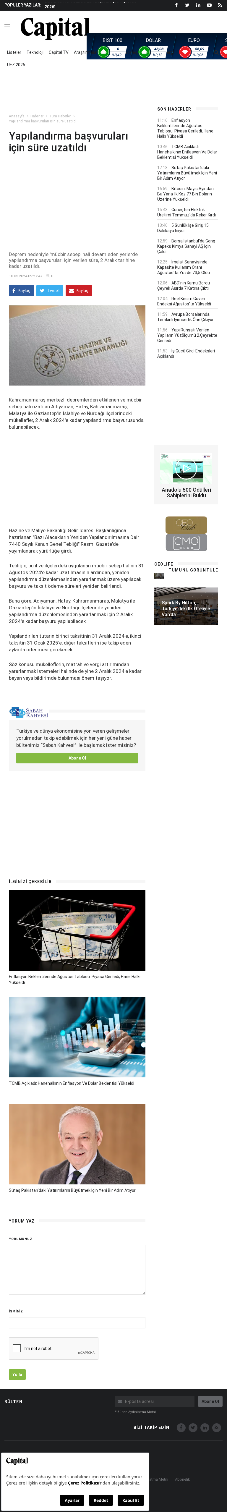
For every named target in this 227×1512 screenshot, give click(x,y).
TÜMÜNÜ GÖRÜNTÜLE (193, 570)
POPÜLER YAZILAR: (22, 5)
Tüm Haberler (60, 116)
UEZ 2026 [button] (16, 64)
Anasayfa (17, 116)
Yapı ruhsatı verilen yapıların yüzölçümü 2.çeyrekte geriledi (187, 335)
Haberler (36, 116)
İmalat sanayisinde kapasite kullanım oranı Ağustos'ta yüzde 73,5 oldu (183, 267)
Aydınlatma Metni (153, 1479)
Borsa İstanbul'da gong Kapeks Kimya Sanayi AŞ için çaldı (186, 246)
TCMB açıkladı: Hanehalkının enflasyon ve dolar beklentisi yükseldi (71, 1083)
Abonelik (182, 1479)
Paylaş (23, 290)
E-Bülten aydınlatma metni (135, 1412)
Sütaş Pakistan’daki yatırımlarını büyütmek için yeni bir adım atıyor (72, 1190)
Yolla (17, 1374)
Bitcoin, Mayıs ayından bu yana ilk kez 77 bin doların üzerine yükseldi (185, 194)
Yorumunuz (21, 1239)
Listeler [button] (14, 52)
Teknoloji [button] (35, 52)
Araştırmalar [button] (86, 52)
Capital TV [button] (59, 52)
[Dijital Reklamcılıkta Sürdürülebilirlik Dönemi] (159, 575)
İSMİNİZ (16, 1311)
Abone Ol (77, 758)
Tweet (53, 290)
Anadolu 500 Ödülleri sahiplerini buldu (186, 493)
